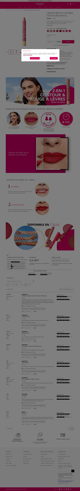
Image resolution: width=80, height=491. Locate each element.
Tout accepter (53, 58)
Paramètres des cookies (35, 58)
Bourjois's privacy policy (27, 55)
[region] (40, 55)
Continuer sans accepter (27, 50)
